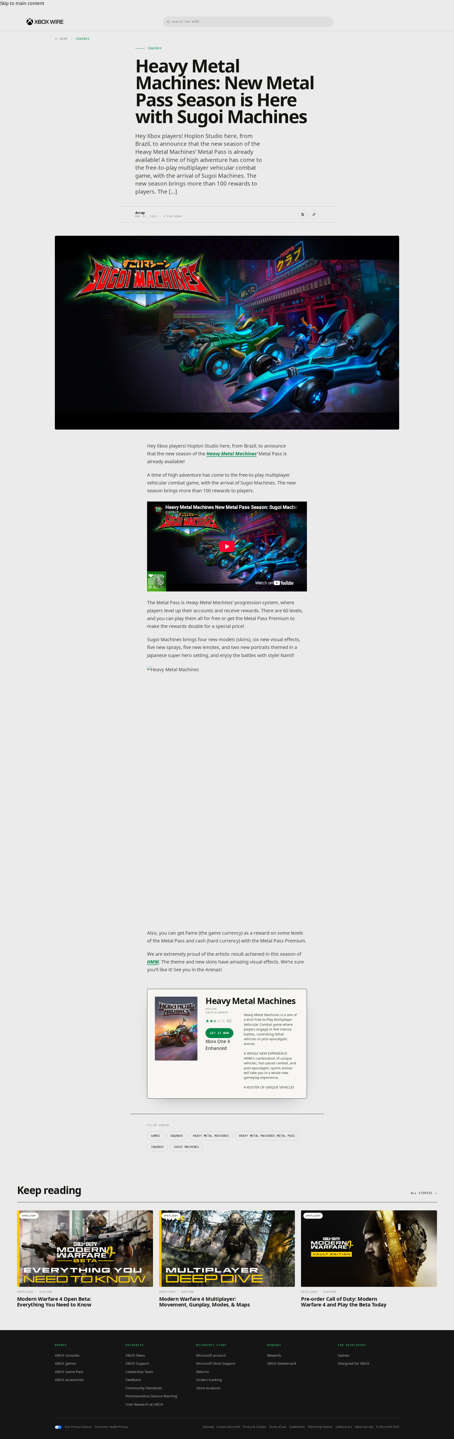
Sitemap (208, 1427)
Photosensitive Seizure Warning (151, 1396)
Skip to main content (22, 3)
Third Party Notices (320, 1427)
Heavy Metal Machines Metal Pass (267, 1135)
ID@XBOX (176, 1135)
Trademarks (297, 1427)
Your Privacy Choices (78, 1427)
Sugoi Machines (186, 1147)
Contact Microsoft (228, 1427)
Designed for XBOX (353, 1363)
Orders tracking (209, 1379)
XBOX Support (137, 1363)
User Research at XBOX (144, 1404)
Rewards (274, 1355)
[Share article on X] (302, 214)
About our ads (364, 1427)
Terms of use (277, 1427)
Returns (202, 1371)
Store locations (208, 1388)
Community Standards (144, 1388)
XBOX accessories (69, 1379)
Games (155, 1135)
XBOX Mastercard (281, 1363)
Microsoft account (211, 1355)
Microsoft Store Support (215, 1363)
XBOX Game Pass (69, 1371)
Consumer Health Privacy (111, 1427)
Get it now (219, 1033)
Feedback (133, 1379)
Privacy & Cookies (254, 1427)
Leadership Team (139, 1371)
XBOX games (65, 1363)
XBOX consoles (67, 1355)
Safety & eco (344, 1427)
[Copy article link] (314, 214)
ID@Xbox (157, 1147)
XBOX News (135, 1355)
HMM (153, 962)
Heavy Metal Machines (231, 453)
